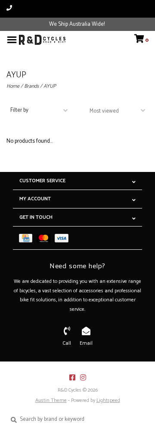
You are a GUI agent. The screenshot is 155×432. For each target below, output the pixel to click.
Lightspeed (108, 400)
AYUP (49, 86)
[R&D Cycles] (42, 39)
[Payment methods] (28, 238)
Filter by (19, 110)
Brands (31, 86)
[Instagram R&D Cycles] (83, 377)
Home (12, 86)
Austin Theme (51, 400)
